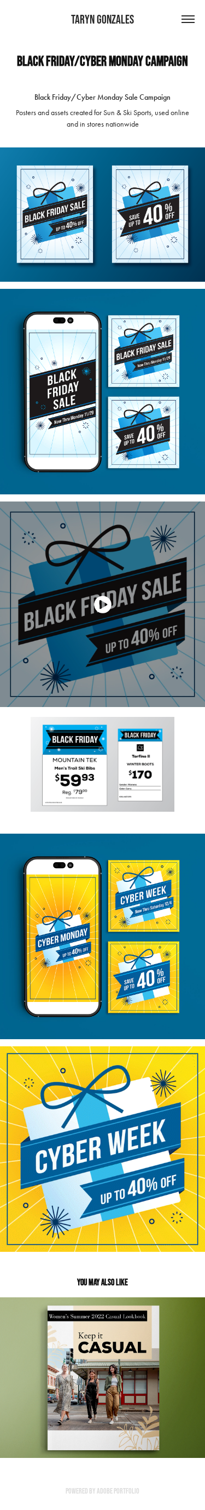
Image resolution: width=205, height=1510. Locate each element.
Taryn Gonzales (102, 19)
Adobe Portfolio (118, 1490)
